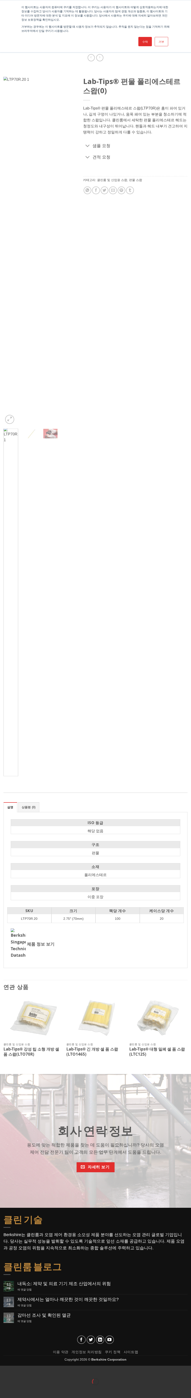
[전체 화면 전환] (18, 1370)
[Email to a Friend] (113, 190)
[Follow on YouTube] (109, 1340)
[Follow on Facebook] (81, 1340)
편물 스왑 (135, 180)
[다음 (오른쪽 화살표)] (18, 1389)
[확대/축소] (4, 1370)
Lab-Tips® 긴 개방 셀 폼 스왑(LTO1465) (92, 1052)
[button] (9, 419)
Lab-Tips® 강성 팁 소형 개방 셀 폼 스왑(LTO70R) (31, 1052)
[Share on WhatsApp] (87, 190)
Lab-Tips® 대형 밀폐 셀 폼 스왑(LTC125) (157, 1052)
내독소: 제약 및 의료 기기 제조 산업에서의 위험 (64, 1283)
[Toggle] (87, 146)
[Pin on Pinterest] (121, 190)
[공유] (31, 1370)
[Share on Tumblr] (130, 190)
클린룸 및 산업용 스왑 (112, 180)
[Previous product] (99, 57)
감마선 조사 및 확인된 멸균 (44, 1315)
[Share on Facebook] (96, 190)
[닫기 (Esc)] (45, 1370)
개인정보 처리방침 (87, 1352)
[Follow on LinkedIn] (100, 1340)
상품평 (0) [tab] (29, 807)
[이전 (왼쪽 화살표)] (4, 1389)
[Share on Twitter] (104, 190)
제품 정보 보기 (41, 944)
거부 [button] (161, 41)
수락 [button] (145, 41)
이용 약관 (60, 1352)
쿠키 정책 (112, 1352)
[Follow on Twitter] (91, 1340)
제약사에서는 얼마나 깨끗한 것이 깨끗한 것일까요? (68, 1299)
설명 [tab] (10, 807)
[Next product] (91, 57)
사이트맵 (131, 1352)
